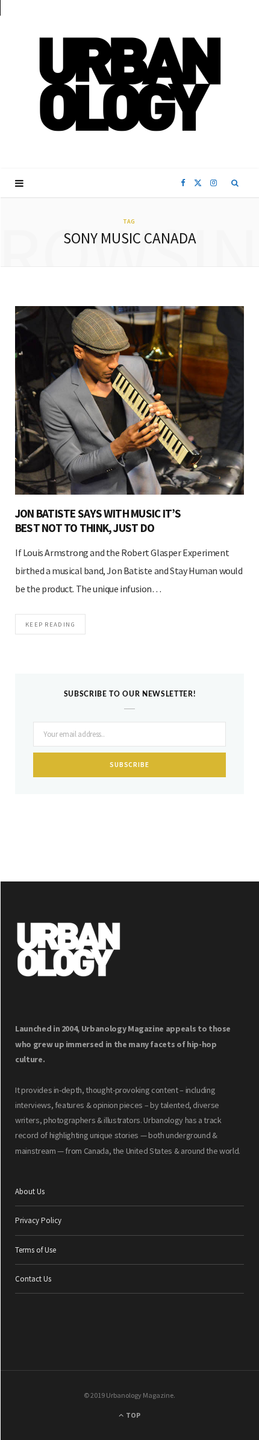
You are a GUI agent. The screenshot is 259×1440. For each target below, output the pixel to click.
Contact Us (33, 1279)
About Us (30, 1191)
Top (132, 1415)
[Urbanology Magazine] (130, 84)
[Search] (235, 183)
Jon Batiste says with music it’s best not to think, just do (98, 520)
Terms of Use (35, 1250)
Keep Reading (50, 624)
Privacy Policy (38, 1220)
